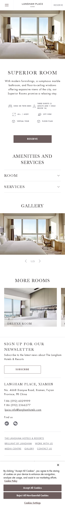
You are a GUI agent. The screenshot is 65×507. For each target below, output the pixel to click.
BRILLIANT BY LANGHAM (18, 444)
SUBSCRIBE (22, 369)
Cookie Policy (10, 481)
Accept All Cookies (32, 488)
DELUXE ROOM (19, 323)
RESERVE (32, 139)
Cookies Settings (32, 503)
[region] (32, 484)
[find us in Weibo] (6, 424)
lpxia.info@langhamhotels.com (23, 410)
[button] (26, 261)
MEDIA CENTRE (13, 449)
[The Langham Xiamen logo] (32, 5)
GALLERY (32, 205)
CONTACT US (44, 449)
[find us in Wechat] (15, 424)
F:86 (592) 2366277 (17, 405)
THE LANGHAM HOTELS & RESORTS (24, 438)
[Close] (58, 465)
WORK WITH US (44, 444)
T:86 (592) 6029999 (17, 401)
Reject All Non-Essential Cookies (32, 495)
